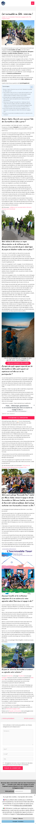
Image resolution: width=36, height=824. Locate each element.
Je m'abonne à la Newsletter (18, 417)
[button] (17, 408)
